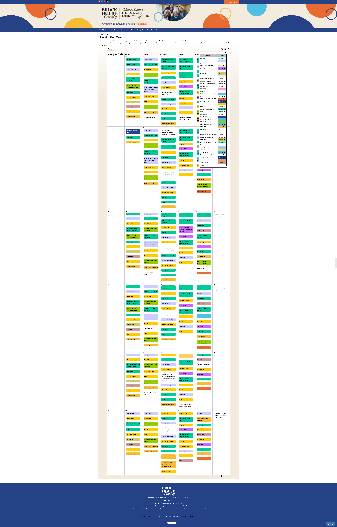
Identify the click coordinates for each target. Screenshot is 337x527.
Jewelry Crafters (148, 59)
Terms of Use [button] (183, 516)
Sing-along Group (131, 116)
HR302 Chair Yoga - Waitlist (150, 64)
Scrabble (181, 98)
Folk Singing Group (201, 179)
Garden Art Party (201, 268)
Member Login (231, 2)
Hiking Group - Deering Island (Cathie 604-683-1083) (220, 288)
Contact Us (149, 516)
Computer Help (130, 102)
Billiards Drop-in (183, 413)
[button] (228, 49)
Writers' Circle (200, 230)
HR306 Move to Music (132, 64)
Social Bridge (200, 170)
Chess (145, 101)
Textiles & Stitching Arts (167, 104)
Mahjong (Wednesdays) (167, 108)
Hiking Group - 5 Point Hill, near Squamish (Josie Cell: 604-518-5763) (221, 415)
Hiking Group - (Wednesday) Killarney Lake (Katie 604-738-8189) (168, 132)
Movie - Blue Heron (201, 191)
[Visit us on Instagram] (105, 1)
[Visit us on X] (107, 1)
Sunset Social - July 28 (149, 117)
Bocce (163, 118)
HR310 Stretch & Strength (168, 99)
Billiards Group (130, 74)
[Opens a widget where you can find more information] (330, 524)
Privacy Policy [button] (192, 516)
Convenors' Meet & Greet (203, 364)
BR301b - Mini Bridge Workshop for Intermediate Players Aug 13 (185, 229)
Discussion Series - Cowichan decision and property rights (167, 429)
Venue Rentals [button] (156, 30)
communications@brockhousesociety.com (168, 503)
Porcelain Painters (166, 82)
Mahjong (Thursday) (184, 81)
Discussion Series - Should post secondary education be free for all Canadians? (168, 248)
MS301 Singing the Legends (151, 112)
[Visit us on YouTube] (99, 1)
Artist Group (182, 107)
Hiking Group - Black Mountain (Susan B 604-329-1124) (220, 216)
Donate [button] (116, 30)
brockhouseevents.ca (208, 509)
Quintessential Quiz (166, 471)
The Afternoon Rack (131, 97)
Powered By (164, 522)
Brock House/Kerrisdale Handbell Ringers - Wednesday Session (167, 464)
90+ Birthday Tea (148, 328)
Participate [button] (109, 30)
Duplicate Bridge (183, 86)
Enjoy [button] (123, 30)
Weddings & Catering (142, 30)
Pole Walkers (165, 77)
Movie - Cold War (201, 458)
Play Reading (130, 106)
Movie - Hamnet (200, 273)
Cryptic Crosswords (166, 87)
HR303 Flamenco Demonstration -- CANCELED (183, 75)
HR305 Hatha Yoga (131, 59)
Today (110, 49)
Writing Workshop (183, 460)
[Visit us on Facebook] (102, 1)
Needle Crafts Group (131, 69)
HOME (101, 30)
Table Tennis (130, 92)
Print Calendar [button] (226, 475)
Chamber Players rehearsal (168, 123)
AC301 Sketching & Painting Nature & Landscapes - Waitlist (151, 89)
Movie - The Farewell (202, 347)
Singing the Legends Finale (150, 451)
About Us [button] (129, 30)
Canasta (128, 111)
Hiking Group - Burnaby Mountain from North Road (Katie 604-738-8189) (221, 356)
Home (101, 34)
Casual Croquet (200, 225)
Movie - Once (200, 388)
